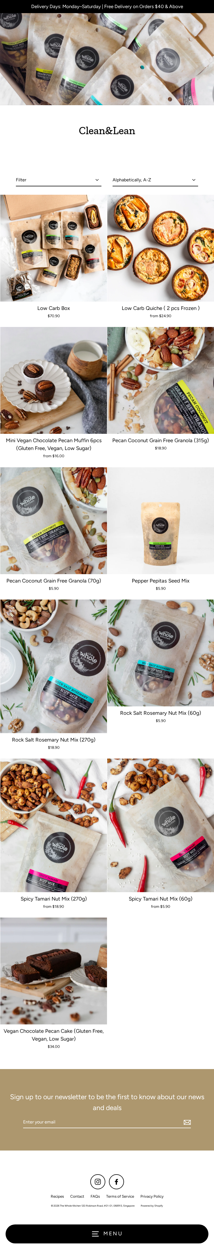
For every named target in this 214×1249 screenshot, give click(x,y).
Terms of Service (120, 1196)
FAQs (95, 1196)
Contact (77, 1196)
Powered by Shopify (152, 1205)
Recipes (57, 1196)
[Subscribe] (186, 1122)
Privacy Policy (152, 1196)
